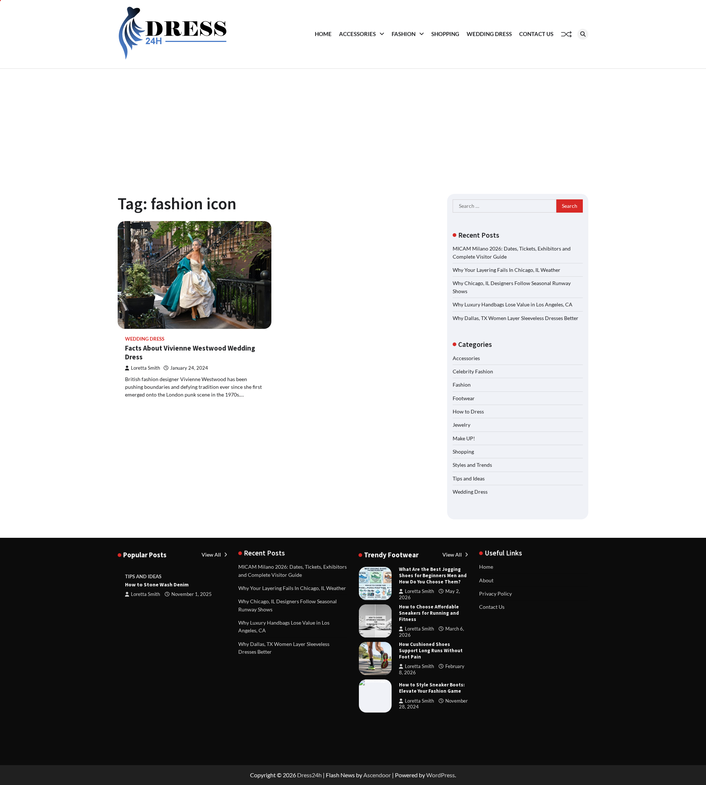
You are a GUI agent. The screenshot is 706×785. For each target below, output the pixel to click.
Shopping (445, 34)
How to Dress (468, 411)
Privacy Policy (495, 593)
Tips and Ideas (469, 478)
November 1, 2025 (191, 594)
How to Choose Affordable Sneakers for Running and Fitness (429, 613)
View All (212, 554)
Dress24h (309, 774)
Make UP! (464, 438)
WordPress (440, 774)
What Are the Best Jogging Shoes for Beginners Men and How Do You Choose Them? (433, 575)
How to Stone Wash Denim (157, 584)
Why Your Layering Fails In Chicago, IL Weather (506, 270)
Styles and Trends (472, 465)
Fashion (404, 34)
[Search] (582, 34)
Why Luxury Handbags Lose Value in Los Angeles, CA (513, 304)
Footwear (464, 398)
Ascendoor (377, 774)
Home (323, 34)
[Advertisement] (353, 123)
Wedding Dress (489, 34)
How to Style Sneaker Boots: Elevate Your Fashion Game (432, 688)
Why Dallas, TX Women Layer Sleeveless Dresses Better (515, 318)
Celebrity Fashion (473, 371)
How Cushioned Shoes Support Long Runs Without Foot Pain (431, 650)
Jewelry (461, 425)
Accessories (357, 34)
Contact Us (536, 34)
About (486, 580)
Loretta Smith (145, 368)
